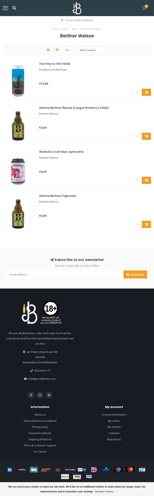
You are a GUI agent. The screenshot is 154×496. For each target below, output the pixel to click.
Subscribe (137, 274)
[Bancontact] (142, 470)
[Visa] (77, 477)
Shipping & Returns (40, 439)
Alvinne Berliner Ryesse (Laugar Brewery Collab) (74, 108)
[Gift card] (70, 470)
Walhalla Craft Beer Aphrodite (61, 152)
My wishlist (114, 427)
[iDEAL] (94, 470)
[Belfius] (22, 470)
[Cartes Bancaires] (34, 470)
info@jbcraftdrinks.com (42, 379)
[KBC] (106, 470)
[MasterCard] (130, 470)
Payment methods (40, 433)
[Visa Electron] (89, 477)
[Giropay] (82, 470)
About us (40, 414)
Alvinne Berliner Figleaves (57, 196)
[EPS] (58, 470)
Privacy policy (40, 427)
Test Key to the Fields (54, 64)
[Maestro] (118, 470)
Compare (114, 433)
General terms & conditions (40, 421)
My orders (114, 421)
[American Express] (10, 470)
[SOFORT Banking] (46, 470)
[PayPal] (65, 477)
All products (114, 439)
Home (56, 28)
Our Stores (40, 451)
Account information (114, 414)
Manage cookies (104, 491)
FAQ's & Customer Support (40, 445)
